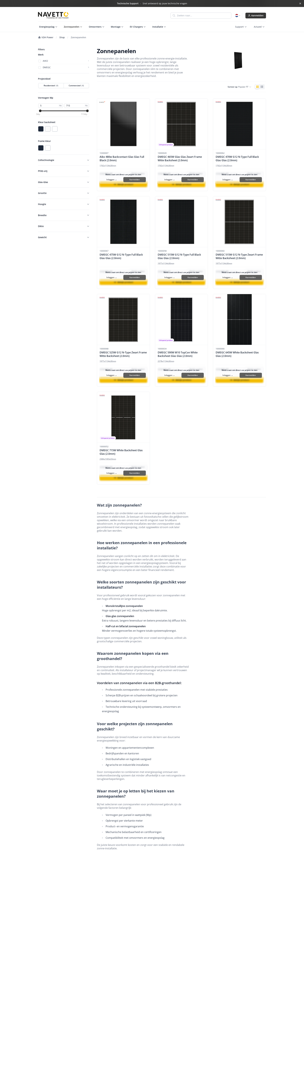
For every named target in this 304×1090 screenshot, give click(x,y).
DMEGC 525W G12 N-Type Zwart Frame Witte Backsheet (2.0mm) (123, 354)
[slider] (40, 111)
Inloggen (111, 179)
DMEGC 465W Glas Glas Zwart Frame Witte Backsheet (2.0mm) (180, 158)
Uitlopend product (166, 144)
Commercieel (76, 85)
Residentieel (51, 85)
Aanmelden (257, 15)
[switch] (260, 86)
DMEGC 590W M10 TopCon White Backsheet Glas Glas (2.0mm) (178, 354)
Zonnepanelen (78, 37)
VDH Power (47, 37)
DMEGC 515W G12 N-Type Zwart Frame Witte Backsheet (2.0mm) (239, 256)
